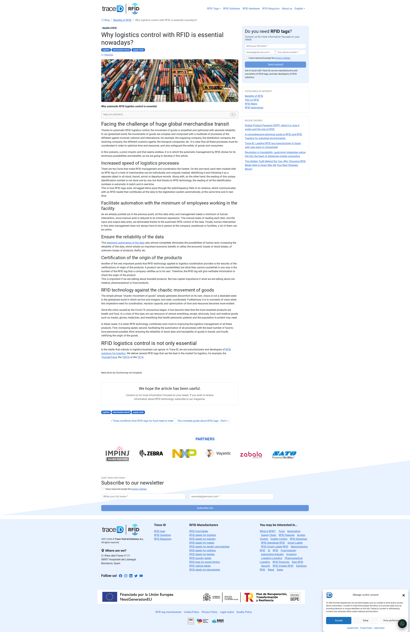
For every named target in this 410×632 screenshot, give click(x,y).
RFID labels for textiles (202, 554)
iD (269, 550)
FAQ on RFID (252, 99)
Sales (280, 569)
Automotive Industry (272, 554)
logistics (106, 50)
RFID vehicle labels (200, 565)
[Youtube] (141, 576)
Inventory (291, 554)
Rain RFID (297, 562)
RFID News (251, 103)
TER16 (126, 357)
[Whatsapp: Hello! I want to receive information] (402, 623)
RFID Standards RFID (273, 542)
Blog (107, 20)
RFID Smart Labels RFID (274, 546)
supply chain (138, 50)
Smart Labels (295, 542)
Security (265, 565)
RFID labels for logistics (202, 535)
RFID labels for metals (201, 542)
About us (287, 8)
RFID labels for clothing (202, 550)
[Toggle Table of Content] (231, 115)
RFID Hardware (251, 8)
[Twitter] (136, 576)
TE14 (140, 357)
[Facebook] (120, 576)
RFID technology (254, 107)
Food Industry (288, 550)
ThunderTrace (109, 357)
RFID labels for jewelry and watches (209, 546)
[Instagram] (125, 576)
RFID (275, 550)
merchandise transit (121, 50)
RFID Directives (298, 538)
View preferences (392, 620)
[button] (403, 595)
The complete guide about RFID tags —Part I (202, 420)
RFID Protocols (281, 562)
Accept (339, 620)
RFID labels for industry (202, 538)
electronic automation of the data (125, 242)
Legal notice (379, 628)
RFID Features (287, 535)
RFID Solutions (231, 8)
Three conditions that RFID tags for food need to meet (143, 420)
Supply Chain (268, 535)
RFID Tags (213, 8)
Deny (365, 620)
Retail (271, 569)
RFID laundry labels (200, 558)
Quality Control (279, 538)
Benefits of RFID (122, 20)
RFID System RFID (283, 565)
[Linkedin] (130, 576)
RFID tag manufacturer (168, 612)
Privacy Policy (366, 628)
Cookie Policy (353, 628)
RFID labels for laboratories (204, 569)
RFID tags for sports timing (204, 562)
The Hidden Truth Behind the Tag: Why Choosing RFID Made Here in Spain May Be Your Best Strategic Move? (275, 165)
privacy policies (282, 58)
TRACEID (108, 55)
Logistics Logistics (271, 558)
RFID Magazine (270, 8)
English (299, 8)
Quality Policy (244, 612)
